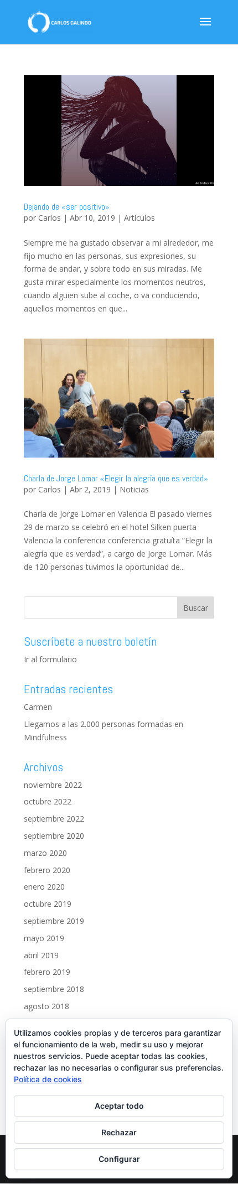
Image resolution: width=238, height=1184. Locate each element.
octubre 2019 (47, 904)
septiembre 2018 (54, 989)
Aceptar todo (119, 1105)
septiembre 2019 (54, 921)
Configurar (119, 1159)
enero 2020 (44, 886)
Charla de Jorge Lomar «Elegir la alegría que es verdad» (116, 478)
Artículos (139, 217)
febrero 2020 (47, 870)
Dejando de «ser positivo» (67, 206)
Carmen (38, 707)
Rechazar (119, 1132)
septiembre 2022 (54, 818)
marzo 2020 (45, 853)
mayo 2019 (44, 938)
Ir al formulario (50, 659)
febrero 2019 (47, 972)
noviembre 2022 (53, 785)
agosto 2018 (46, 1006)
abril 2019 (41, 955)
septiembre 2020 (54, 835)
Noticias (134, 489)
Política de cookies (48, 1079)
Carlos (49, 217)
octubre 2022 (47, 801)
